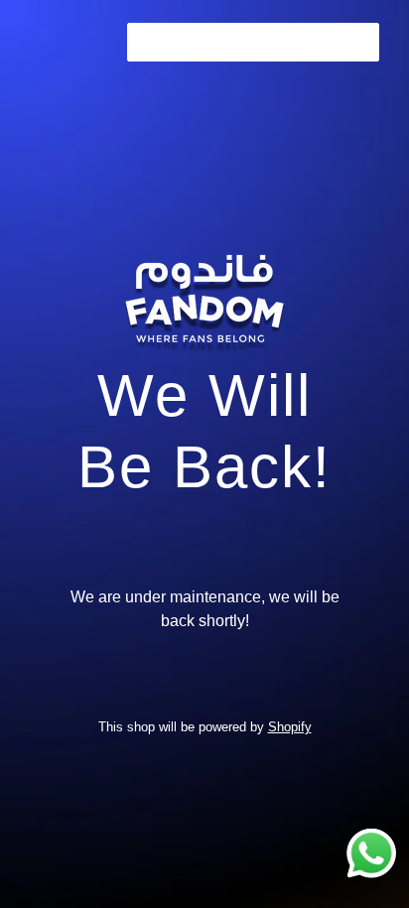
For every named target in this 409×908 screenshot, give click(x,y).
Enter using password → (253, 42)
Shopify (290, 726)
